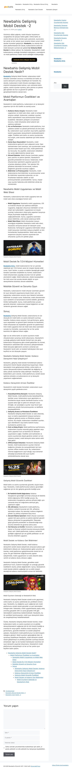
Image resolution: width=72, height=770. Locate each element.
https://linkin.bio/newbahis (60, 765)
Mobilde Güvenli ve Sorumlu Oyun (24, 664)
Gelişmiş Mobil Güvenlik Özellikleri (27, 675)
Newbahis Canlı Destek (35, 9)
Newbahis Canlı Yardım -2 (13, 695)
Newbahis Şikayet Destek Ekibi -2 (16, 693)
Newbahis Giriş (20, 9)
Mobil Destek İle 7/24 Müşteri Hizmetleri (26, 662)
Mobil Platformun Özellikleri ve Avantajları (24, 655)
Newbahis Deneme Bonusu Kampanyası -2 (61, 28)
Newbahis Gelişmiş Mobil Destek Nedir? (22, 653)
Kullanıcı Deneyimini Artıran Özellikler (28, 673)
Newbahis (55, 4)
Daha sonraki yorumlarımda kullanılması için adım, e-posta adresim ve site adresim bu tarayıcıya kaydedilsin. (25, 748)
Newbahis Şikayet (51, 9)
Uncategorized (10, 691)
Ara (55, 83)
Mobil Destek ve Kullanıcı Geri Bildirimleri (29, 677)
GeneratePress (35, 766)
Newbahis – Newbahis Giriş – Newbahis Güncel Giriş (31, 4)
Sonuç (14, 666)
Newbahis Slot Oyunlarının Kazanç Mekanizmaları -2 (60, 45)
